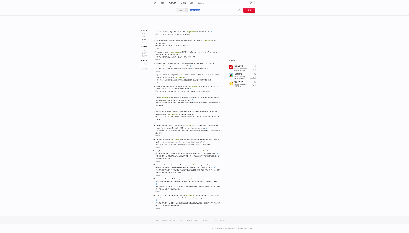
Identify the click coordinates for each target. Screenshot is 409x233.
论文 (143, 42)
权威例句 (144, 60)
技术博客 (189, 220)
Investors (164, 220)
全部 (143, 33)
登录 (251, 3)
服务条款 (230, 228)
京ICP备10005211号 (250, 228)
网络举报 (222, 220)
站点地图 (214, 220)
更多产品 (201, 3)
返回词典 (144, 68)
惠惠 (191, 3)
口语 (143, 36)
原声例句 (144, 46)
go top (145, 64)
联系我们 (205, 220)
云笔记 (183, 3)
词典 (154, 3)
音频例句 (144, 53)
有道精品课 (172, 3)
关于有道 (155, 220)
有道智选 (172, 220)
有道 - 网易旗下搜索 (162, 10)
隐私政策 (224, 228)
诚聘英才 (197, 220)
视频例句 (144, 56)
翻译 (162, 3)
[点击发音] (211, 32)
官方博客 (181, 220)
